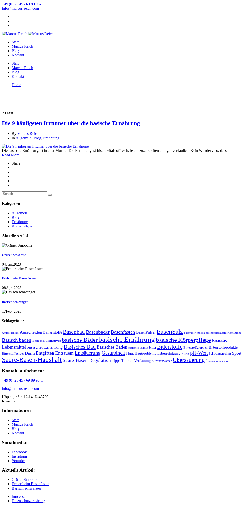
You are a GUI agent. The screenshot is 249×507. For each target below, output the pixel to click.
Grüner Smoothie (14, 255)
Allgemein (24, 138)
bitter (152, 347)
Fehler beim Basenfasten (19, 278)
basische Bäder (80, 340)
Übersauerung (189, 360)
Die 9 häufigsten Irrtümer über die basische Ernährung (71, 123)
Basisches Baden (112, 347)
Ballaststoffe (52, 332)
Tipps (116, 360)
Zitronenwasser (162, 361)
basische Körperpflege (183, 339)
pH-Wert (199, 353)
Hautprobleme (145, 353)
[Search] (50, 195)
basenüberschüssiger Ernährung (223, 333)
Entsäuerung (88, 353)
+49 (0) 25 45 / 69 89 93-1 (22, 4)
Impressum (20, 496)
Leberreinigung (169, 353)
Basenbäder (98, 332)
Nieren (185, 353)
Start (15, 42)
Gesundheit (113, 353)
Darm (30, 353)
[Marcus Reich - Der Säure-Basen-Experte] (14, 34)
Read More (10, 155)
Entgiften (45, 353)
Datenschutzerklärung (28, 501)
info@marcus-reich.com (20, 8)
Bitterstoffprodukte (223, 347)
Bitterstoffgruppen (195, 347)
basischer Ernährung (45, 347)
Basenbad (74, 332)
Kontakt (18, 55)
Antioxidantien (10, 333)
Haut (130, 353)
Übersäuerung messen (218, 361)
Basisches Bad (80, 347)
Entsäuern (64, 353)
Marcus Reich (22, 46)
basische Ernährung (126, 339)
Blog (15, 51)
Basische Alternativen (46, 340)
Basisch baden (16, 340)
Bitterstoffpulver (13, 353)
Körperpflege (22, 226)
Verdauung (142, 361)
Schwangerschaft (220, 353)
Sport (236, 353)
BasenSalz (170, 331)
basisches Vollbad (138, 347)
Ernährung (51, 138)
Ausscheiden (31, 332)
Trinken (127, 360)
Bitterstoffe (169, 346)
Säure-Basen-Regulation (87, 360)
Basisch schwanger (15, 302)
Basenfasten (123, 332)
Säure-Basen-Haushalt (32, 359)
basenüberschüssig (194, 333)
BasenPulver (146, 332)
